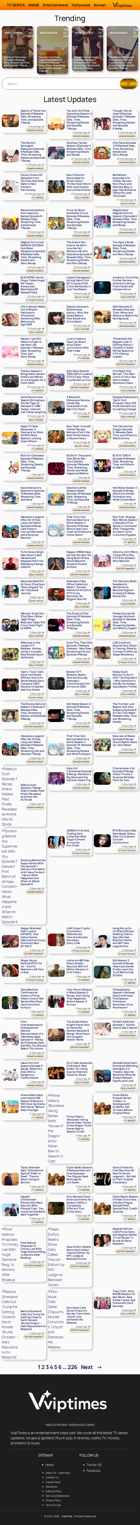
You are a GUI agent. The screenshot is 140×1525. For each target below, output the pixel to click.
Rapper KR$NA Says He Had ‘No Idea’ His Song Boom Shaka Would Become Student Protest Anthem (79, 559)
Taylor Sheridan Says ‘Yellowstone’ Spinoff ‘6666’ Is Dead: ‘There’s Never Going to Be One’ (32, 1175)
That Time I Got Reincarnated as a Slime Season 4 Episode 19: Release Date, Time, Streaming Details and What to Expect (79, 745)
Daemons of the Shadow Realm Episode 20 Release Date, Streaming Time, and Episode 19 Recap (79, 495)
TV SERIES (37, 197)
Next (91, 1367)
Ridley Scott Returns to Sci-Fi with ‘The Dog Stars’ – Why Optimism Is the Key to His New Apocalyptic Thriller (125, 679)
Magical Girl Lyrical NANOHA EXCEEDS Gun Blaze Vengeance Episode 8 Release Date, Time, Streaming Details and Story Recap (33, 253)
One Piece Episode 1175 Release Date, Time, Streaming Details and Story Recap (124, 148)
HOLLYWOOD (82, 197)
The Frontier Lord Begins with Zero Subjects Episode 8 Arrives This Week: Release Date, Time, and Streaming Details (125, 712)
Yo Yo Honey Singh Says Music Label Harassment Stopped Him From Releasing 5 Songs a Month (32, 559)
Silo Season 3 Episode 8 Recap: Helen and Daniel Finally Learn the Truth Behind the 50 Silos (123, 968)
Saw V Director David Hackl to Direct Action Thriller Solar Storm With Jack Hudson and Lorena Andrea (79, 182)
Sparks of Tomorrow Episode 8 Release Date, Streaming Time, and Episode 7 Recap (17, 61)
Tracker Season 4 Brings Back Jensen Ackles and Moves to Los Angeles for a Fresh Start (33, 377)
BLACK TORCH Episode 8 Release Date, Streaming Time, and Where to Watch (124, 461)
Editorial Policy (54, 1491)
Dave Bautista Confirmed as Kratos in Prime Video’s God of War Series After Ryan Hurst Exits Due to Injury (32, 998)
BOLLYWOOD (36, 419)
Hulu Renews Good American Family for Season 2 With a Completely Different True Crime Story (79, 1204)
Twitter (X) (94, 1465)
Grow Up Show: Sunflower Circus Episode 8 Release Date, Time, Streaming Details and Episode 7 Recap (78, 219)
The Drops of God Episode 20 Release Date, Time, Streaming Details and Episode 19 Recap (79, 621)
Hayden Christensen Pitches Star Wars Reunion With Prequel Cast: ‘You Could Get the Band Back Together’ (33, 1205)
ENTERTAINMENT (126, 364)
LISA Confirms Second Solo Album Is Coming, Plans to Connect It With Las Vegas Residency (125, 648)
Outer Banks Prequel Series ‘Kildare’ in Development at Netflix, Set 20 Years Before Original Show (123, 1104)
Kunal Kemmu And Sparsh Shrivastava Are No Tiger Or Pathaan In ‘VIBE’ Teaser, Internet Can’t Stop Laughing (33, 405)
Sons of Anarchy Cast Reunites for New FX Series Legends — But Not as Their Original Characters (124, 1175)
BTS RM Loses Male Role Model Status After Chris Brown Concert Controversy (124, 836)
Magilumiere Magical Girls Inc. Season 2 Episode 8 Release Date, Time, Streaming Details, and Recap (125, 218)
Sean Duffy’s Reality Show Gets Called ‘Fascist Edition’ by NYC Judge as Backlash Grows (79, 1252)
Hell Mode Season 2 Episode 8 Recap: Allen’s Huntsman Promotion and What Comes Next (125, 493)
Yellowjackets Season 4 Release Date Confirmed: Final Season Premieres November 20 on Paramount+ (124, 998)
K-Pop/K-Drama (35, 300)
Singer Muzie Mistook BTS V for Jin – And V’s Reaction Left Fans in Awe (32, 966)
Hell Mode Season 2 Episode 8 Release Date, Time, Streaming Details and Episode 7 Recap (79, 711)
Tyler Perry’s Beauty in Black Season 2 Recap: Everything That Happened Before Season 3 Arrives (79, 997)
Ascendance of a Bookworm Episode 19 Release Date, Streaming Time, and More (32, 493)
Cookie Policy (53, 1482)
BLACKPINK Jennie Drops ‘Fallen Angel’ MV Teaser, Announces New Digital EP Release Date (33, 285)
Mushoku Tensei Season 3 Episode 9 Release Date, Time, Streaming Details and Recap (79, 148)
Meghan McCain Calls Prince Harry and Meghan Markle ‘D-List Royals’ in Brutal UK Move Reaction (125, 1236)
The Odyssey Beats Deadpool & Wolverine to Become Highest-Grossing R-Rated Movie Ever (125, 589)
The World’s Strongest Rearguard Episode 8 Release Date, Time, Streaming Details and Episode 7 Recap (121, 63)
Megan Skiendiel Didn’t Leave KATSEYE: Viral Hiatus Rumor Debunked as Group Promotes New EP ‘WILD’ (33, 937)
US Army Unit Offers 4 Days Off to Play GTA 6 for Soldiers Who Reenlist (125, 556)
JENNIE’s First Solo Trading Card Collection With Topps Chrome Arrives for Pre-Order (78, 838)
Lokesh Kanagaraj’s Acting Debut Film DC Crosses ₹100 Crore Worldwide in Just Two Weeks (79, 283)
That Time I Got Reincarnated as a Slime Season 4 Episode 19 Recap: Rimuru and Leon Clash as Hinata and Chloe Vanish (79, 526)
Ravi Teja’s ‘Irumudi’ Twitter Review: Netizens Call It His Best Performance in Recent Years (79, 432)
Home (50, 1465)
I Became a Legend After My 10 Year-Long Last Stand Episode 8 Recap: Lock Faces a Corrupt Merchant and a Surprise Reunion (32, 527)
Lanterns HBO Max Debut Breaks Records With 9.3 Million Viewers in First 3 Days (78, 966)
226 (72, 1367)
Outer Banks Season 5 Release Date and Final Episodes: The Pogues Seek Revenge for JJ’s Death (79, 1175)
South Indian (128, 203)
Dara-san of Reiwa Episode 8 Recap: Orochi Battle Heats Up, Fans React (125, 740)
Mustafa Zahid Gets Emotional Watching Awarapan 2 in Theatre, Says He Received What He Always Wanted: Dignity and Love (125, 1071)
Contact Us (52, 1477)
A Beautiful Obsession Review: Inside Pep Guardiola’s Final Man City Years (78, 403)
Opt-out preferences (57, 1495)
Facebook (93, 1470)
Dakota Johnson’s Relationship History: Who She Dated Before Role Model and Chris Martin (77, 314)
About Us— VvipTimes (58, 1472)
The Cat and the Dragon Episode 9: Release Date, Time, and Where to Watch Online (125, 432)
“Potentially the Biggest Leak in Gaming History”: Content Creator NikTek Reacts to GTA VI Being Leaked (123, 347)
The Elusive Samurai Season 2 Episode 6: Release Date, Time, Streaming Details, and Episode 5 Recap (33, 711)
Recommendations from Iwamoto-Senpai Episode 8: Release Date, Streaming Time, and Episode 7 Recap (32, 219)
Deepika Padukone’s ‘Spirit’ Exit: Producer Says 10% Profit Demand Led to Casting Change (125, 403)
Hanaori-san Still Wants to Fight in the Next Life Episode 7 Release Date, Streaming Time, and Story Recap (32, 347)
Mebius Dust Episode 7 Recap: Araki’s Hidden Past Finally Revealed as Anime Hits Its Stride (32, 792)
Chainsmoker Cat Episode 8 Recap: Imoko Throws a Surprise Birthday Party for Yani (124, 774)
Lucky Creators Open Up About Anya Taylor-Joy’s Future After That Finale (78, 344)
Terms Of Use (53, 1505)
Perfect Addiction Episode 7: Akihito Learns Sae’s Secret (125, 1024)
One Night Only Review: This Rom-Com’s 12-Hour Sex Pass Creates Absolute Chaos (124, 377)
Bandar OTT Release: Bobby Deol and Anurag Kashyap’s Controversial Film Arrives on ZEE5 (78, 679)
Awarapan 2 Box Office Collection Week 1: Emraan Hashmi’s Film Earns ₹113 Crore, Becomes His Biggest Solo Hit (79, 590)
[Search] (128, 84)
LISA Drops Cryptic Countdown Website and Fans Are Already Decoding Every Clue (78, 936)
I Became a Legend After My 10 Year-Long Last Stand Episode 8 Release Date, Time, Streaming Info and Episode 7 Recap (32, 745)
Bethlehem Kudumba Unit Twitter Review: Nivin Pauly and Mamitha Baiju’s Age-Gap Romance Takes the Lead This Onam (124, 185)
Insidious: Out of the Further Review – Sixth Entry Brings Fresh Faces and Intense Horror (125, 283)
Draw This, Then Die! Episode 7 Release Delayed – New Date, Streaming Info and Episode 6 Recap (79, 648)
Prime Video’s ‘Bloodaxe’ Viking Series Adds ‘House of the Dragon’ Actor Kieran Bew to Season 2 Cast (79, 1124)
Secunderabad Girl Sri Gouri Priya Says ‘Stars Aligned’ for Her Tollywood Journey (33, 587)
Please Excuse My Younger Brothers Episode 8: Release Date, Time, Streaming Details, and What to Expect (125, 621)
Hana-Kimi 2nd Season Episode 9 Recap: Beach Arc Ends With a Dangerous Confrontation (32, 1070)
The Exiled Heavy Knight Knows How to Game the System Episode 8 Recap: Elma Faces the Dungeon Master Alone (78, 1030)
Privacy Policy (53, 1500)
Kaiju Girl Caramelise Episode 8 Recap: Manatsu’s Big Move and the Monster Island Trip (79, 774)
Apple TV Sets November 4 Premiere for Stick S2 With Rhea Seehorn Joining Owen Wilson (32, 434)
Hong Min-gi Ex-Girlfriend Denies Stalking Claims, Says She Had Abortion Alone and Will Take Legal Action (123, 937)
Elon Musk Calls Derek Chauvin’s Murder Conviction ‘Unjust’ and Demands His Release (78, 1315)
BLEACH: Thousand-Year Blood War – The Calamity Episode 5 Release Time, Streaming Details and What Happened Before (79, 464)
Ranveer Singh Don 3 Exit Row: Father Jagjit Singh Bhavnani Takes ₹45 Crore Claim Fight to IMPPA (33, 621)
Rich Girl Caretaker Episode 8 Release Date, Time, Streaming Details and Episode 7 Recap (32, 463)
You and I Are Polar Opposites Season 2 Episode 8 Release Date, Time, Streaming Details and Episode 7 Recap (52, 64)
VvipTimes (66, 1516)
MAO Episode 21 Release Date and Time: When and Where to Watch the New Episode (125, 312)
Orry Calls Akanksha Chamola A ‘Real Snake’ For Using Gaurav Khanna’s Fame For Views (79, 1068)
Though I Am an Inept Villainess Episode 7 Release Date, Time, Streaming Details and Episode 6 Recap (87, 63)
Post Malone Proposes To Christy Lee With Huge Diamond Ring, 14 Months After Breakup (33, 1250)
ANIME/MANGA (14, 32)
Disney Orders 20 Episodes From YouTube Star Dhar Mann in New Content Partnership (32, 182)
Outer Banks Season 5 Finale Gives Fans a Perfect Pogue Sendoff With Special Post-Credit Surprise (125, 1204)
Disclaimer (51, 1486)
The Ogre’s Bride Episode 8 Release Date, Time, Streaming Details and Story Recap (124, 248)
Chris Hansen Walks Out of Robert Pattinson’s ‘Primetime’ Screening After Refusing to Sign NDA (33, 315)
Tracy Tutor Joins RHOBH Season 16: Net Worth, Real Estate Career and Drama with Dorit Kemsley (124, 1299)
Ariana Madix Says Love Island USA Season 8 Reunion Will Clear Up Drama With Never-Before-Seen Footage (33, 1102)
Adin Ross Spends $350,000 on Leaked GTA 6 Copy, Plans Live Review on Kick (79, 375)
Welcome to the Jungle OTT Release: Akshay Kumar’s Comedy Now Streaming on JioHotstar (32, 650)
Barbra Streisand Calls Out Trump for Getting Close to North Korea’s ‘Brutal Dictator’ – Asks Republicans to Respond (33, 1320)
